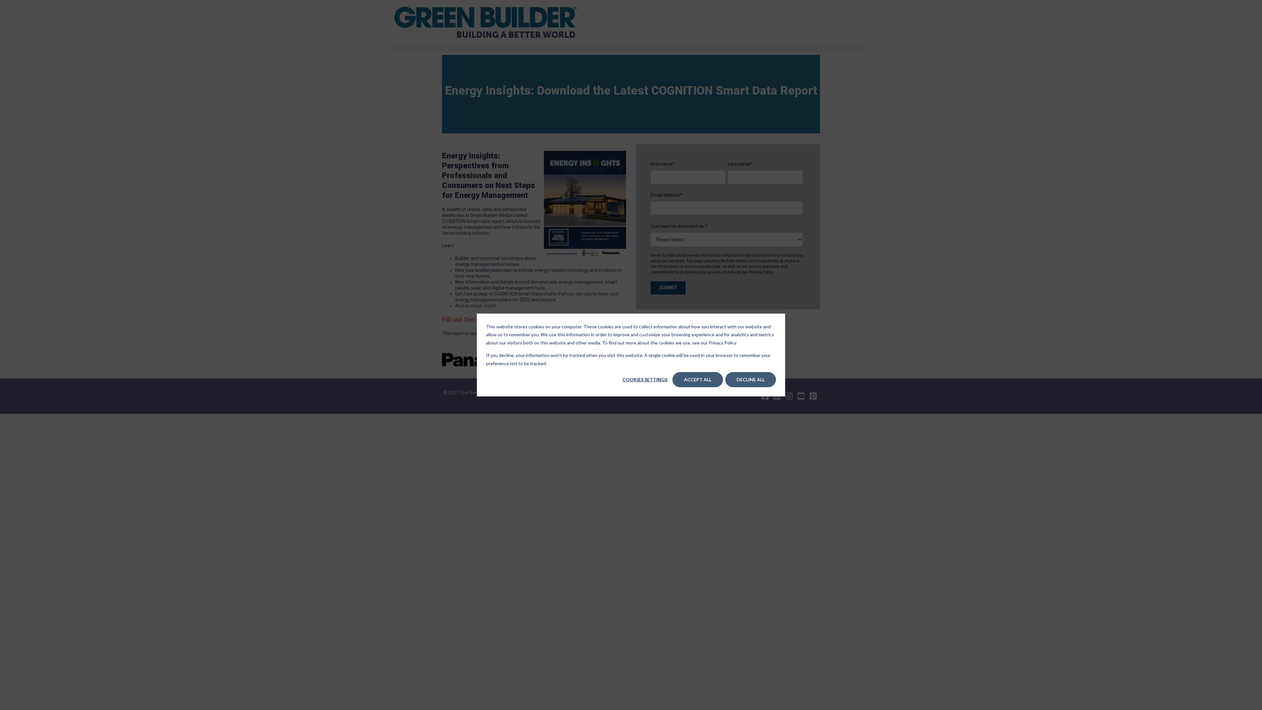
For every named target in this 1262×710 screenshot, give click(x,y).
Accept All (698, 379)
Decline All (750, 379)
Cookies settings (644, 379)
